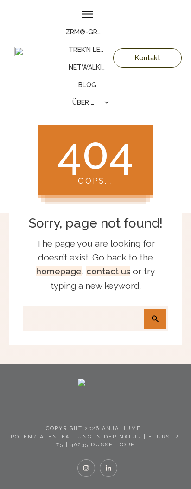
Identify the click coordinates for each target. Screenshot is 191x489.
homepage (59, 271)
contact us (108, 271)
